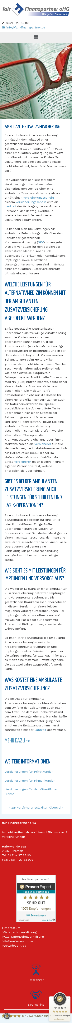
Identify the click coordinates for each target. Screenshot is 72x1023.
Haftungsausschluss (18, 941)
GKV (41, 242)
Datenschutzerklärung (20, 932)
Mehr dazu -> (17, 741)
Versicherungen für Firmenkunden (30, 780)
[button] (36, 37)
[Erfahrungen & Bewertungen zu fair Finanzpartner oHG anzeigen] (36, 898)
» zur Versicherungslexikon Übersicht (36, 807)
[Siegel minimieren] (68, 998)
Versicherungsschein (38, 197)
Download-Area (15, 945)
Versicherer (42, 444)
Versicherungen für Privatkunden (29, 771)
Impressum (12, 928)
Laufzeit (10, 206)
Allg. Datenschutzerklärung (24, 936)
